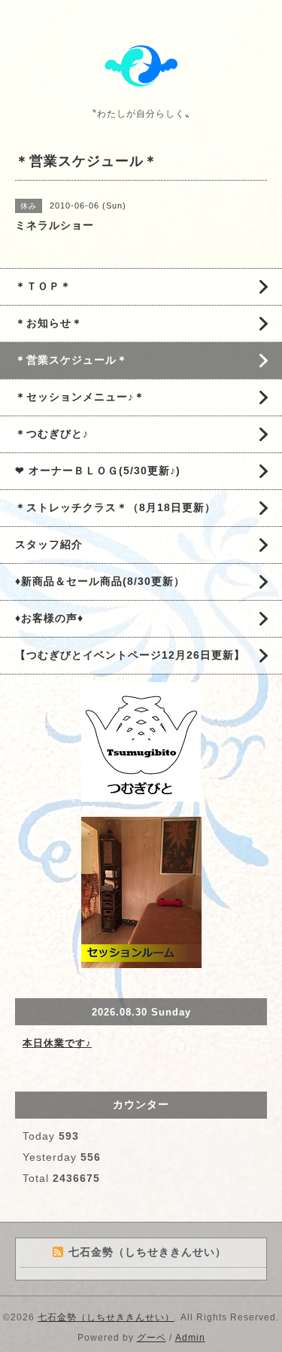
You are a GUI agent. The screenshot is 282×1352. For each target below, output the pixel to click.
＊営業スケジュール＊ (71, 360)
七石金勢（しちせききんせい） (106, 1317)
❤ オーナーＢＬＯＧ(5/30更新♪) (97, 470)
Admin (190, 1337)
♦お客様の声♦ (49, 618)
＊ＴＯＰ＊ (43, 286)
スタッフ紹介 (49, 544)
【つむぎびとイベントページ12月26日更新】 (130, 655)
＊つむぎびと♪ (52, 434)
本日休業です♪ (57, 1043)
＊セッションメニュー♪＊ (80, 397)
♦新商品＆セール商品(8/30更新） (100, 581)
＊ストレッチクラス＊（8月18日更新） (115, 507)
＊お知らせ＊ (49, 323)
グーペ (151, 1337)
